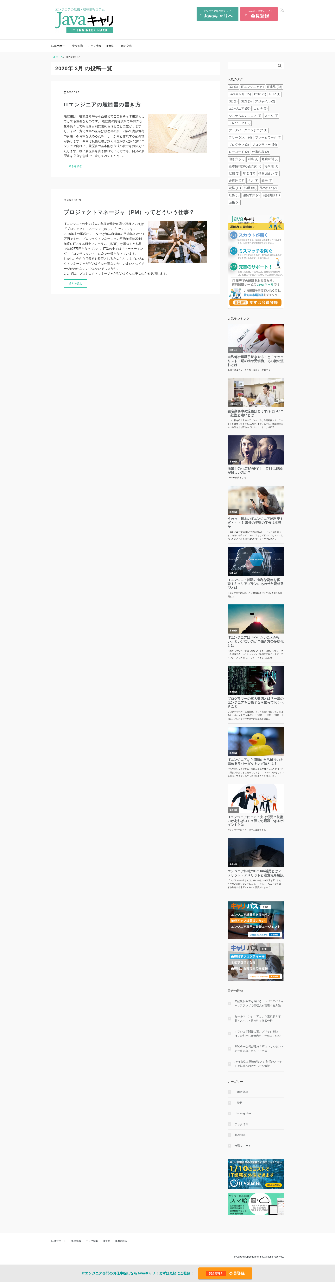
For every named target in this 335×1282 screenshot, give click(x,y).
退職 (234, 195)
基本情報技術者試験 (245, 166)
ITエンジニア (252, 86)
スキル (271, 115)
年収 (249, 173)
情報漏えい (268, 173)
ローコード (239, 151)
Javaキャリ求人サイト (260, 14)
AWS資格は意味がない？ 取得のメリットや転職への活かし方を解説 (258, 1063)
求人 (253, 180)
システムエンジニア (245, 115)
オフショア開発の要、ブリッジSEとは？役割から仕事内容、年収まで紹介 (258, 1033)
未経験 (236, 180)
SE (233, 101)
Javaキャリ (240, 94)
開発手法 (251, 195)
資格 (235, 188)
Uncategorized (243, 1113)
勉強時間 (270, 159)
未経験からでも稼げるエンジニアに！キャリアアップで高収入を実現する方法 (259, 1003)
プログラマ (239, 144)
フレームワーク (268, 137)
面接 (234, 202)
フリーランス (240, 137)
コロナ (261, 108)
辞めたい (268, 188)
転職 (250, 188)
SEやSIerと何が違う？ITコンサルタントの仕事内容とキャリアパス (259, 1048)
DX (233, 86)
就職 (234, 173)
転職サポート (59, 45)
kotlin (260, 94)
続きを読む (75, 166)
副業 (253, 159)
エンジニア (239, 108)
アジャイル (265, 101)
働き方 (236, 159)
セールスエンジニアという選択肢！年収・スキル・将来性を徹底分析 (258, 1018)
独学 (267, 180)
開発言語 (271, 195)
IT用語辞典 (125, 45)
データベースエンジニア (248, 130)
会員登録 (227, 1273)
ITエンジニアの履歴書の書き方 (102, 104)
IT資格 (110, 45)
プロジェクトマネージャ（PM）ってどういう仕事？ (129, 212)
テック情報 (94, 45)
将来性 (271, 166)
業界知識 (77, 45)
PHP (274, 94)
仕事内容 (260, 151)
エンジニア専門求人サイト (218, 14)
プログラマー (264, 144)
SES (246, 101)
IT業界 (274, 86)
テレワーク (239, 123)
